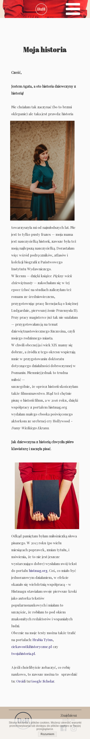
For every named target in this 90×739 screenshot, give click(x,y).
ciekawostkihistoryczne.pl (31, 646)
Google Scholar (42, 681)
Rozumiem (47, 734)
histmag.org (38, 570)
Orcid (20, 681)
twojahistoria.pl (23, 653)
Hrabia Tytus (43, 639)
